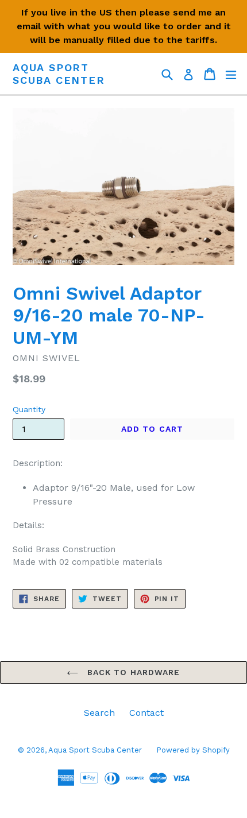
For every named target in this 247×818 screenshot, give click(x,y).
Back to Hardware (132, 672)
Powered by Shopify (193, 750)
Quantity (29, 409)
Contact (146, 712)
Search (99, 712)
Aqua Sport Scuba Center (59, 73)
